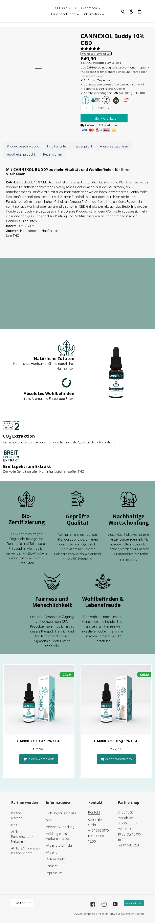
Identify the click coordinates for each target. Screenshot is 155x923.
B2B (14, 825)
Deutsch (21, 903)
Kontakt (94, 812)
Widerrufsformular (59, 845)
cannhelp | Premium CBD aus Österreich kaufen (114, 913)
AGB (49, 820)
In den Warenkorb (41, 759)
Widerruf (52, 852)
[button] (91, 48)
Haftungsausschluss (61, 813)
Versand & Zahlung (60, 827)
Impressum (54, 873)
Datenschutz (55, 859)
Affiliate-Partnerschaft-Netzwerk (22, 836)
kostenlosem (109, 62)
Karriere (52, 866)
